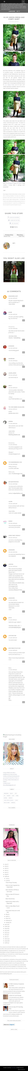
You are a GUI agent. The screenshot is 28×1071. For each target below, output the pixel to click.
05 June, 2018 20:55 (13, 328)
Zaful (20, 183)
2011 (6, 936)
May (7, 914)
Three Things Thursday (8, 800)
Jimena (11, 421)
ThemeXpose (13, 1067)
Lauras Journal (17, 513)
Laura (10, 501)
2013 (6, 932)
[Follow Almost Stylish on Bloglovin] (9, 1025)
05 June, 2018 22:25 (13, 348)
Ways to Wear (6, 802)
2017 (6, 924)
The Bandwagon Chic (15, 462)
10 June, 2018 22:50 (13, 650)
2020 (6, 872)
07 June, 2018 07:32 (13, 423)
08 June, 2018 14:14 (13, 537)
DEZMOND (12, 358)
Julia (10, 617)
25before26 (6, 793)
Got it (18, 11)
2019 (6, 874)
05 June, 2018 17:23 (13, 314)
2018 (6, 876)
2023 (6, 866)
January (8, 922)
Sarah (10, 521)
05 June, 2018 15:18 (13, 298)
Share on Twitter (14, 220)
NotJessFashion (14, 481)
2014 (6, 930)
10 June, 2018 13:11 (13, 619)
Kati (14, 243)
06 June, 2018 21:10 (13, 409)
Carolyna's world (14, 535)
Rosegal (10, 183)
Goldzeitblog (17, 338)
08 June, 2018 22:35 (13, 552)
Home (17, 795)
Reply (24, 320)
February (8, 920)
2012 (6, 934)
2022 (6, 868)
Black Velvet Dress (10, 898)
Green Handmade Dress (11, 279)
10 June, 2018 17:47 (13, 637)
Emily (10, 385)
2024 (6, 864)
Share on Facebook (14, 217)
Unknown (12, 550)
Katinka (5, 797)
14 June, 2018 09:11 (13, 669)
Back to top (21, 1069)
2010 (6, 938)
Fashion (16, 227)
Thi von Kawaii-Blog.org (16, 407)
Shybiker (11, 346)
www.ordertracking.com (6, 973)
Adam (10, 312)
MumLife (10, 797)
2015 (6, 928)
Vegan (16, 800)
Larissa (11, 564)
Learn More (12, 11)
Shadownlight (13, 296)
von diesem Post (9, 84)
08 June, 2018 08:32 (13, 464)
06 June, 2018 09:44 (13, 360)
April (7, 916)
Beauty (11, 793)
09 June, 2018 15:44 (13, 566)
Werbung (13, 802)
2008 (6, 942)
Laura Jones (12, 373)
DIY (4, 795)
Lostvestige (12, 635)
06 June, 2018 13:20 (13, 375)
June (7, 880)
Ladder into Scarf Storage (15, 995)
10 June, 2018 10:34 (13, 600)
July (7, 878)
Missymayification (14, 648)
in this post (5, 135)
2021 (6, 870)
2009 (6, 940)
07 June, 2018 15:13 (13, 444)
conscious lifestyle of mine (15, 590)
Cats (16, 793)
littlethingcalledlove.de (14, 434)
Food (13, 795)
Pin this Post (15, 223)
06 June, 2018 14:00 (13, 387)
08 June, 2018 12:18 (13, 503)
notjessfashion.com (18, 493)
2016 (6, 926)
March (7, 918)
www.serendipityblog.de (15, 627)
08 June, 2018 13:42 (13, 523)
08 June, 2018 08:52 (13, 483)
